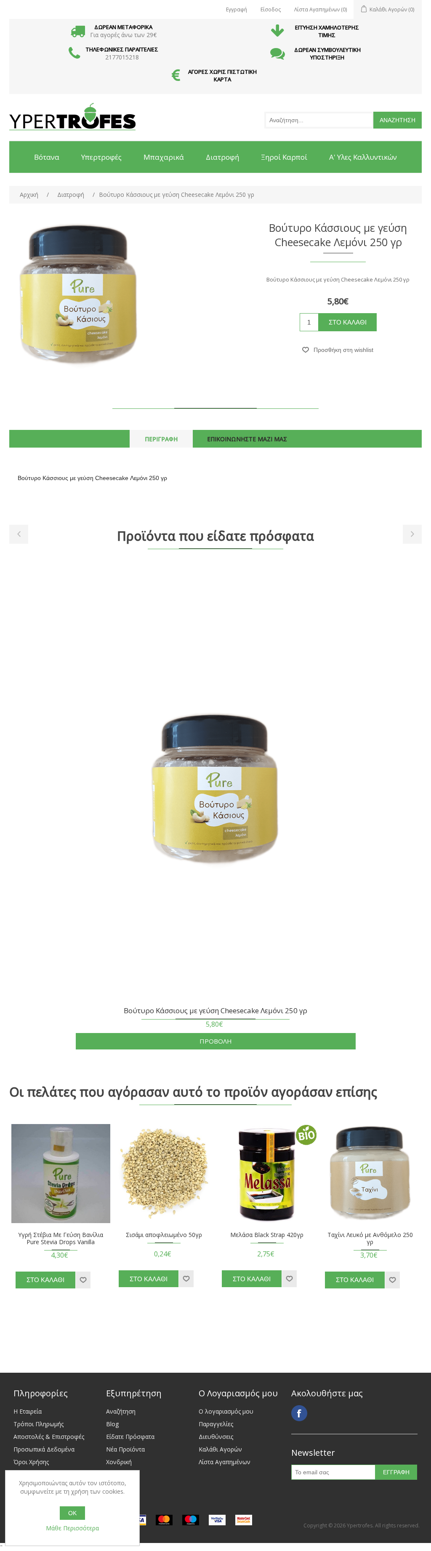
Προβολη (216, 1041)
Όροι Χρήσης (31, 1462)
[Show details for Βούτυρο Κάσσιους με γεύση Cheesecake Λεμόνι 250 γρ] (215, 793)
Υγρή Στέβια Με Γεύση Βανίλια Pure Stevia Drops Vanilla (60, 1239)
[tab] (161, 439)
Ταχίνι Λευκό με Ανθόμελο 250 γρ (370, 1239)
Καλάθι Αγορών (220, 1449)
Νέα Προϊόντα (125, 1449)
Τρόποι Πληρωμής (38, 1424)
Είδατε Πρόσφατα (130, 1437)
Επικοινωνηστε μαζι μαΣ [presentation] (247, 439)
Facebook (299, 1413)
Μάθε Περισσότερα (72, 1528)
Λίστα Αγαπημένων (224, 1462)
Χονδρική (119, 1462)
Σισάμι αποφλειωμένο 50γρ (164, 1235)
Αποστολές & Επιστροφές (48, 1437)
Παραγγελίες (216, 1424)
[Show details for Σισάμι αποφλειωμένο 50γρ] (163, 1173)
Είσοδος (271, 9)
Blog (112, 1424)
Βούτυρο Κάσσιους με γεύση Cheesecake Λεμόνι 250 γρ (215, 1010)
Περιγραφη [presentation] (161, 439)
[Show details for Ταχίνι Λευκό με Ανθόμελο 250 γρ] (370, 1173)
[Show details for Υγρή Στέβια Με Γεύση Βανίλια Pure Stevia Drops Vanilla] (60, 1173)
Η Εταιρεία (27, 1411)
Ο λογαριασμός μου (226, 1411)
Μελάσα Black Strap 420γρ (266, 1235)
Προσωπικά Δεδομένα (43, 1449)
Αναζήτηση (121, 1411)
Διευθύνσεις (216, 1437)
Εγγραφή (236, 9)
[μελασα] (267, 1173)
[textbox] (319, 120)
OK (72, 1513)
